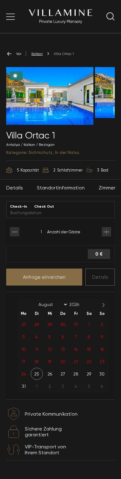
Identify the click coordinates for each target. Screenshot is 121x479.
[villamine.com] (10, 17)
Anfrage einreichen (44, 277)
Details (100, 277)
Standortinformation (61, 188)
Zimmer (107, 188)
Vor (18, 54)
